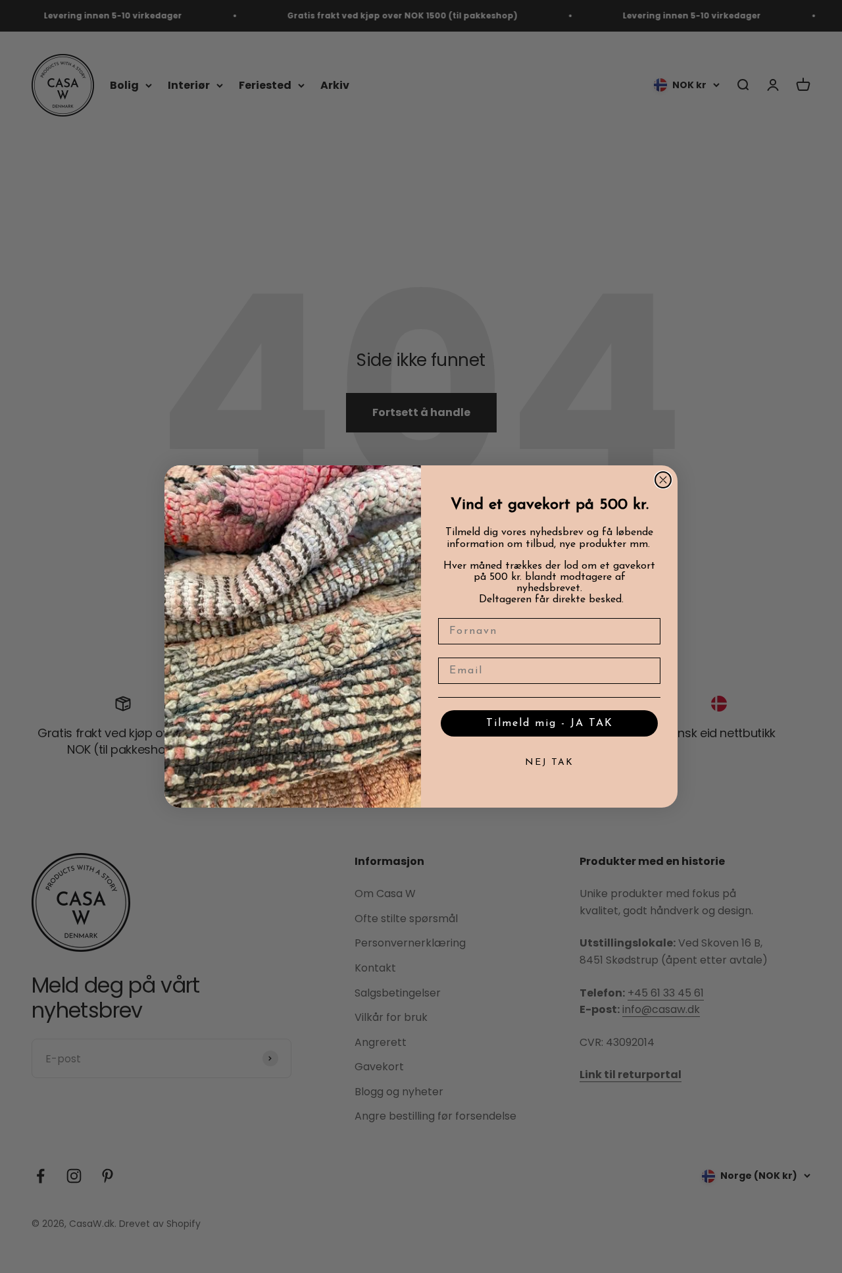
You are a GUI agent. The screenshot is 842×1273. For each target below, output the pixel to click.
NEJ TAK (549, 762)
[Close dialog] (663, 480)
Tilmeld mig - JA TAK (549, 723)
